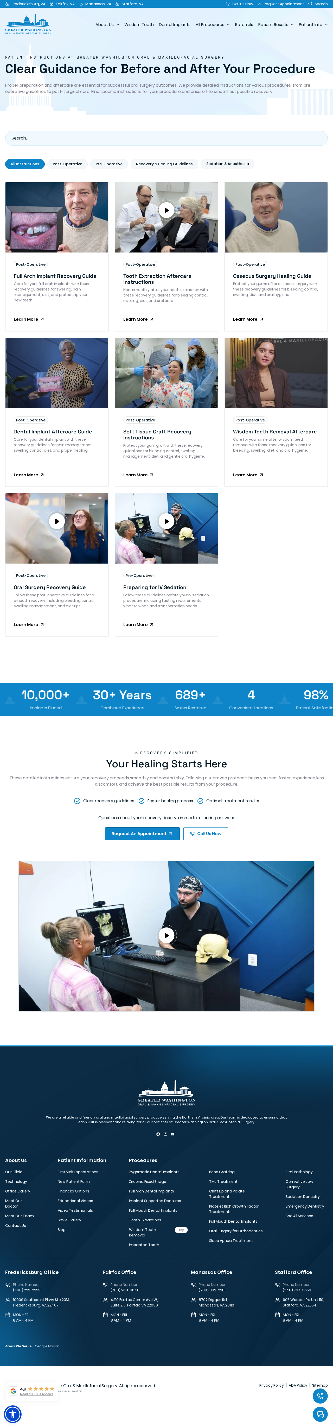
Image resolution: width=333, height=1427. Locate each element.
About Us (104, 25)
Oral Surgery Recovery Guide (50, 587)
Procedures (143, 1160)
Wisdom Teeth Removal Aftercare (275, 431)
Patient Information (82, 1160)
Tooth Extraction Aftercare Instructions (157, 279)
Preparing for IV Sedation (154, 587)
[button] (166, 211)
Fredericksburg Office (32, 1272)
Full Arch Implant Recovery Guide (55, 276)
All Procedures (210, 25)
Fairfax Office (119, 1272)
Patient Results (273, 25)
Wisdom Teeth (139, 25)
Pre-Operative (139, 575)
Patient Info (310, 25)
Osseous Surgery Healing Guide (272, 276)
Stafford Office (293, 1272)
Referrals (244, 25)
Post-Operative (31, 264)
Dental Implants (174, 25)
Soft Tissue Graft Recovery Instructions (157, 434)
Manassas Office (211, 1272)
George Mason (47, 1346)
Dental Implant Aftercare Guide (53, 431)
